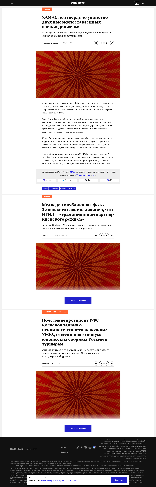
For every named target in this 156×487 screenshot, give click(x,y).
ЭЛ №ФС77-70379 (129, 443)
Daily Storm (78, 3)
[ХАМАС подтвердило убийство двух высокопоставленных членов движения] (96, 43)
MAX (72, 172)
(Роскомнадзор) (106, 443)
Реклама (64, 452)
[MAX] (94, 447)
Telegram (80, 175)
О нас (63, 447)
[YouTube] (81, 447)
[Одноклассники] (90, 447)
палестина (54, 188)
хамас (45, 188)
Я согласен (119, 480)
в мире (72, 188)
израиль (63, 188)
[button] (12, 4)
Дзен (88, 175)
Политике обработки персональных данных (59, 480)
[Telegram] (77, 447)
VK (94, 175)
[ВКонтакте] (85, 447)
